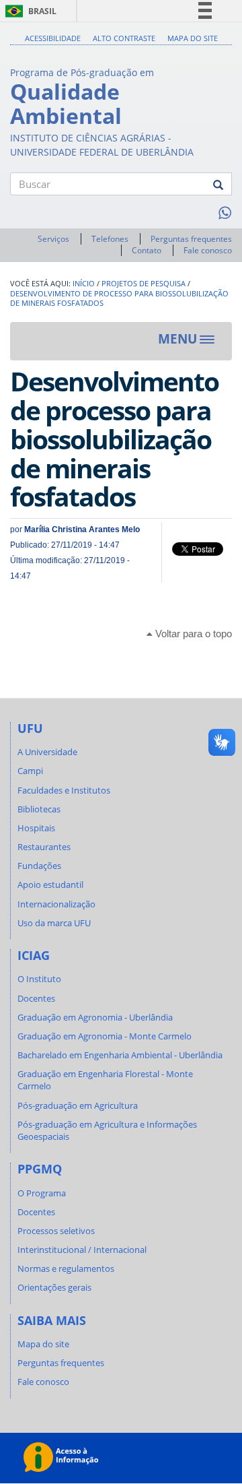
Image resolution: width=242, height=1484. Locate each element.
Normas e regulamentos (65, 1268)
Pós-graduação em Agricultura (77, 1105)
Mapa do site (192, 38)
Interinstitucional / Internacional (82, 1250)
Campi (30, 771)
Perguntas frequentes (191, 239)
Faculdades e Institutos (63, 790)
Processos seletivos (56, 1231)
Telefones (109, 239)
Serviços (53, 239)
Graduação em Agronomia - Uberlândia (95, 1017)
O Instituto (39, 979)
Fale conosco (208, 250)
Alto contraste (124, 38)
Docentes (36, 998)
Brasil (28, 11)
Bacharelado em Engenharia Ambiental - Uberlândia (120, 1055)
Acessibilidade (53, 38)
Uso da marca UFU (54, 923)
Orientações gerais (54, 1287)
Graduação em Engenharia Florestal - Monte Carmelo (105, 1080)
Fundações (39, 866)
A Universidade (47, 752)
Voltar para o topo (192, 633)
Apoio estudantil (50, 884)
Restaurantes (44, 847)
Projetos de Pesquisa (144, 283)
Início (84, 283)
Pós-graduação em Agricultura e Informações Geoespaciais (107, 1130)
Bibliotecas (39, 809)
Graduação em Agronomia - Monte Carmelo (104, 1036)
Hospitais (36, 828)
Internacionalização (56, 904)
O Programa (41, 1193)
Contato (146, 250)
